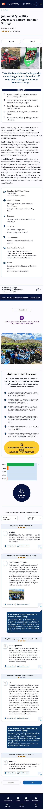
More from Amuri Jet (8, 28)
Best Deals (7, 805)
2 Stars (4, 475)
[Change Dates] (38, 290)
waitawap (9, 555)
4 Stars (4, 468)
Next (32, 782)
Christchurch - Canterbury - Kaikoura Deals (1, 10)
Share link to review (23, 546)
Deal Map (21, 805)
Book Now (23, 310)
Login (36, 805)
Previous (11, 782)
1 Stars (4, 479)
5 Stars (4, 464)
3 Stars (4, 471)
